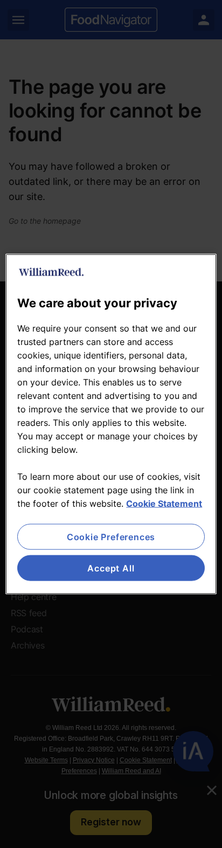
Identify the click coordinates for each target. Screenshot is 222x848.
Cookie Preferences (111, 536)
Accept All (110, 568)
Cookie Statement (164, 503)
